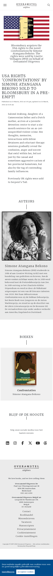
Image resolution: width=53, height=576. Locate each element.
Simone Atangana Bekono (26, 266)
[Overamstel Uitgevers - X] (30, 443)
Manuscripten (26, 525)
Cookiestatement (26, 532)
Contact (26, 511)
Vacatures (26, 522)
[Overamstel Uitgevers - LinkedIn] (7, 443)
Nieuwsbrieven (26, 518)
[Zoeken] (48, 5)
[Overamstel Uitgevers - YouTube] (38, 443)
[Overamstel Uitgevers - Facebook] (22, 443)
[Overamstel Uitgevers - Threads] (45, 443)
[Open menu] (5, 5)
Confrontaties (26, 390)
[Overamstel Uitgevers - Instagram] (15, 443)
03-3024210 (26, 507)
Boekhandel (26, 515)
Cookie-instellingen (26, 536)
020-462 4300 (26, 493)
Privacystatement (26, 529)
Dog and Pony (30, 546)
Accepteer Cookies (26, 572)
